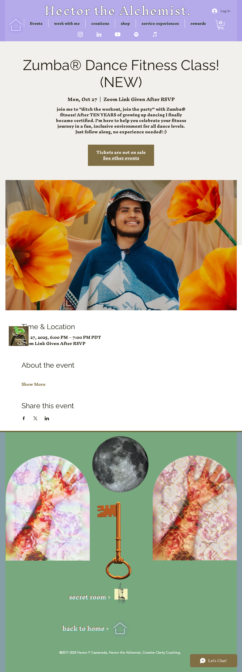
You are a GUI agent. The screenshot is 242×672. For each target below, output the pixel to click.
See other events (121, 158)
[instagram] (80, 34)
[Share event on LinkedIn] (47, 418)
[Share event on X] (35, 418)
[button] (100, 23)
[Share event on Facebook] (24, 418)
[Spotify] (136, 34)
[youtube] (117, 34)
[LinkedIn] (98, 34)
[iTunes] (154, 34)
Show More (34, 384)
